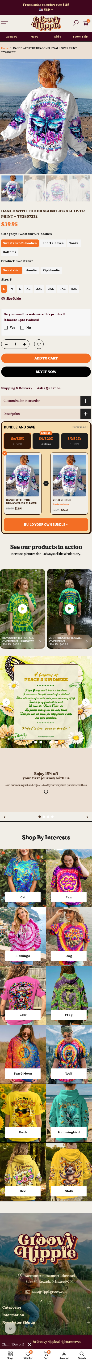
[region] (46, 750)
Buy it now (46, 372)
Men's (34, 36)
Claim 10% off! (13, 1344)
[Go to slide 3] (46, 742)
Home (4, 48)
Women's (11, 36)
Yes (13, 327)
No (28, 327)
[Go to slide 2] (40, 742)
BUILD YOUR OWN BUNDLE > (46, 524)
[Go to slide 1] (35, 742)
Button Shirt (80, 36)
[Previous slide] (6, 702)
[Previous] (6, 116)
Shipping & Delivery (16, 388)
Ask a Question (49, 388)
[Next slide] (86, 702)
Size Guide (13, 298)
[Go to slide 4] (51, 742)
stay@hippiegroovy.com (49, 1292)
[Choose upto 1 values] (21, 320)
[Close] (29, 1344)
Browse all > (80, 427)
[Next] (85, 116)
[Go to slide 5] (56, 742)
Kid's (57, 36)
